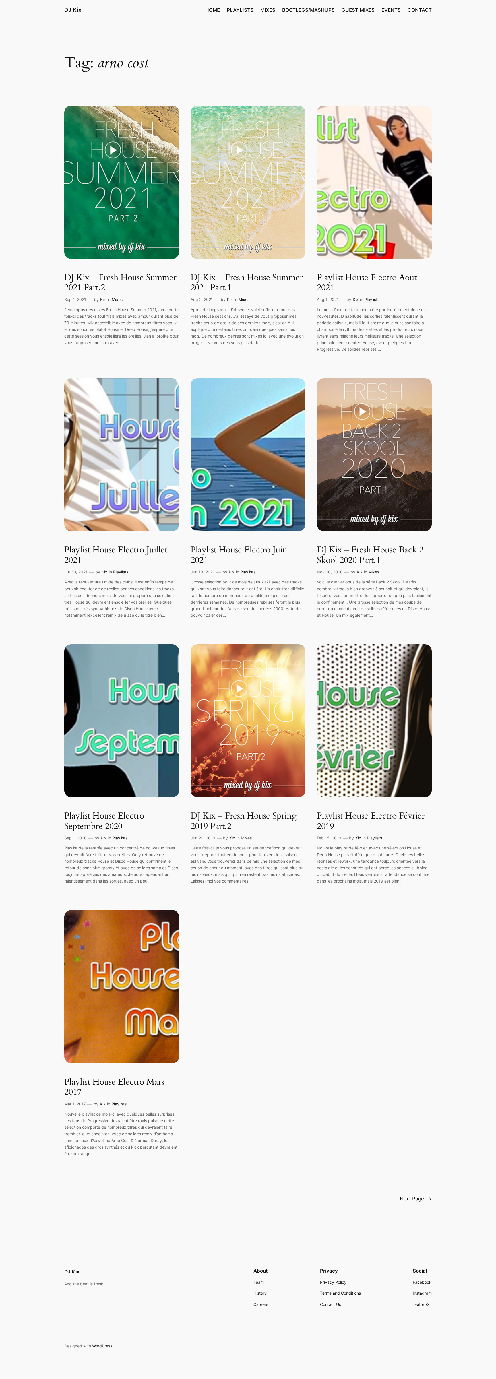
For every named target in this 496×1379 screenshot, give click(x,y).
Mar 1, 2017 (75, 1103)
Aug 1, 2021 (328, 299)
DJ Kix (73, 9)
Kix (103, 299)
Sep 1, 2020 (75, 837)
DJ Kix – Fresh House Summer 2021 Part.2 (120, 283)
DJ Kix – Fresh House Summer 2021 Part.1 (247, 283)
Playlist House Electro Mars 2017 (114, 1087)
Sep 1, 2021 (75, 299)
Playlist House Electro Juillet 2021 (115, 555)
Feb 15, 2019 (329, 837)
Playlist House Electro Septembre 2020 (104, 821)
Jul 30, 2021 (76, 571)
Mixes (117, 299)
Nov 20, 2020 (330, 571)
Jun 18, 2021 (203, 571)
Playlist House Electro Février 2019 (371, 821)
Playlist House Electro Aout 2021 (367, 283)
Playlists (371, 299)
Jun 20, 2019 (203, 837)
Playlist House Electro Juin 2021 (239, 555)
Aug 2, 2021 (202, 299)
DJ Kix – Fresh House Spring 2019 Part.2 (244, 821)
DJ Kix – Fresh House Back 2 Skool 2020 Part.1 (370, 555)
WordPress (102, 1345)
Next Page (416, 1199)
